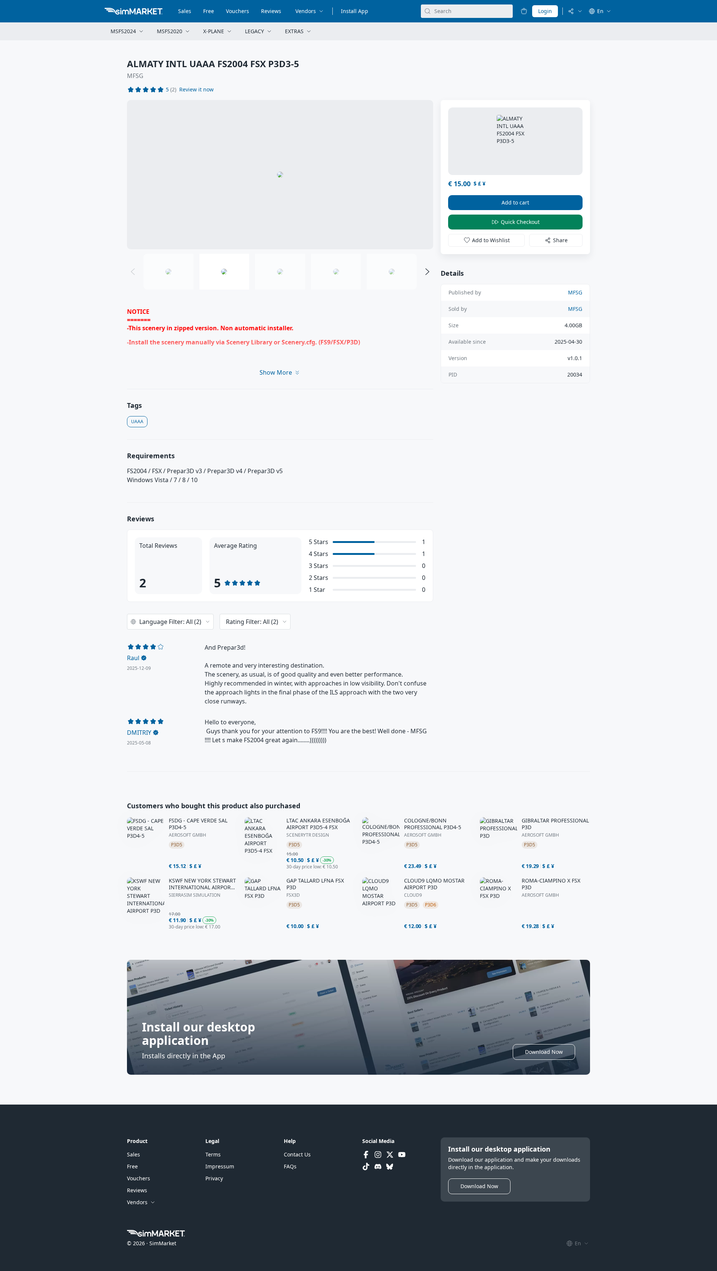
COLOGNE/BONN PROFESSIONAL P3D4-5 (432, 824)
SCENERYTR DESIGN (307, 835)
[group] (280, 174)
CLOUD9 (413, 895)
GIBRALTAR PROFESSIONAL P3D (555, 824)
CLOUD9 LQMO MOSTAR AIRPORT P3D (434, 884)
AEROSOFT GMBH (187, 835)
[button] (196, 89)
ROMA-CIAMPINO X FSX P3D (551, 884)
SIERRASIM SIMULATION (194, 895)
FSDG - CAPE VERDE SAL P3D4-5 (198, 824)
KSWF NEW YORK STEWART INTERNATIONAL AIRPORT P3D (202, 884)
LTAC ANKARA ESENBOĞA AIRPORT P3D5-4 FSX (318, 824)
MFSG (135, 75)
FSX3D (293, 895)
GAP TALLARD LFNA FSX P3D (315, 884)
